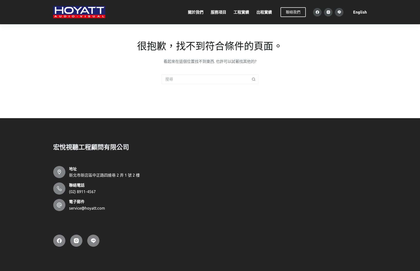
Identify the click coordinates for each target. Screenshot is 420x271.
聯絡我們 (293, 12)
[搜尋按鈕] (254, 79)
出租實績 (264, 12)
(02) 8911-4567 (82, 191)
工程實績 (241, 12)
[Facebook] (317, 12)
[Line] (339, 12)
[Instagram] (328, 12)
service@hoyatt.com (87, 208)
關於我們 (195, 12)
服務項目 (218, 12)
